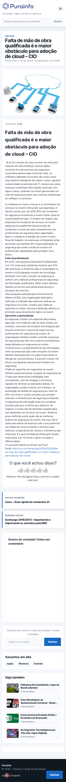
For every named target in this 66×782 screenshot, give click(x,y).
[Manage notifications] (6, 775)
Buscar (58, 21)
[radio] (20, 470)
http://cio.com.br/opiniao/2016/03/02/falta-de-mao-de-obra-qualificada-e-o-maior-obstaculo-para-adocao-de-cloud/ (33, 452)
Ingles (10, 663)
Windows (24, 663)
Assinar (52, 641)
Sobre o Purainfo (11, 775)
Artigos (9, 36)
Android (38, 663)
